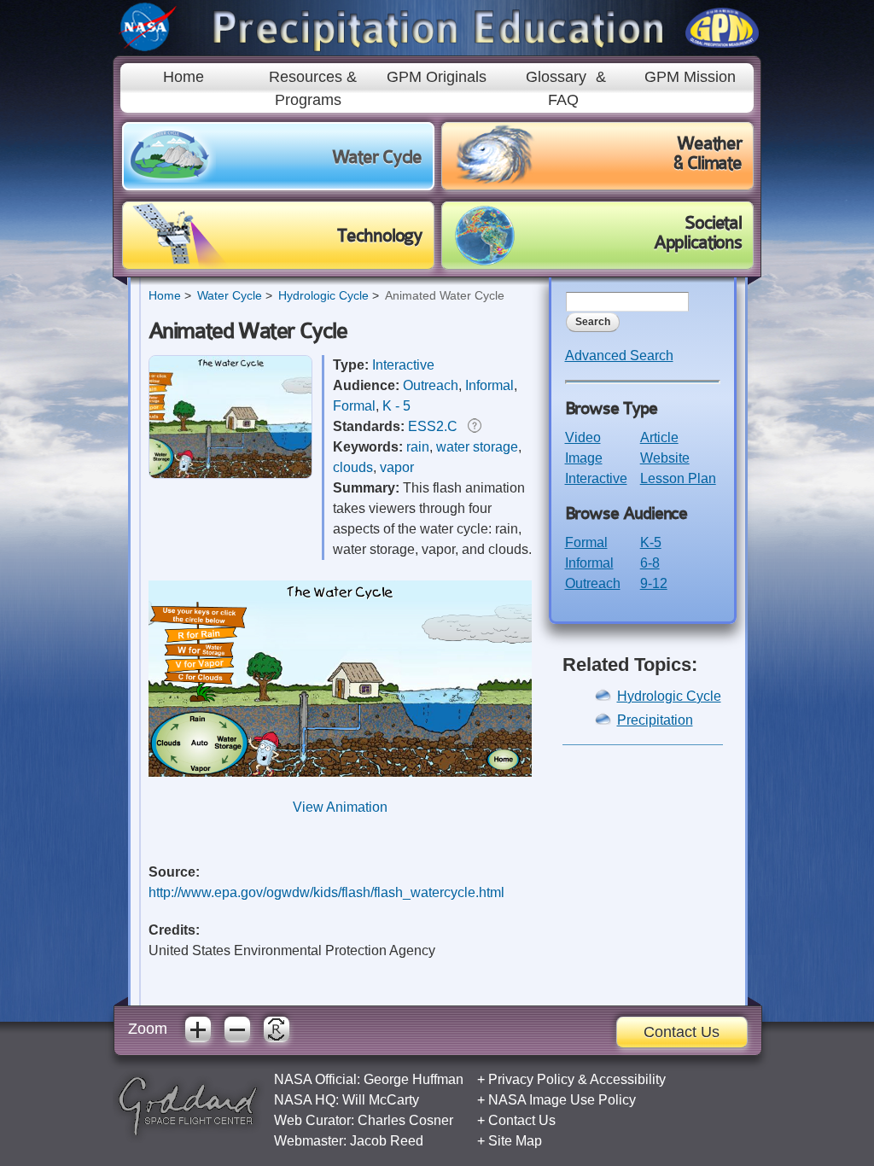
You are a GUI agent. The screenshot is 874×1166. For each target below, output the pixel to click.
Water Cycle (229, 295)
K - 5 (396, 406)
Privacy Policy (531, 1079)
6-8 (650, 563)
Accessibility (628, 1079)
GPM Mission (690, 76)
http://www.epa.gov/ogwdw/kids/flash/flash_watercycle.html (326, 892)
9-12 (653, 583)
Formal (354, 406)
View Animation (340, 807)
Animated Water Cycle (444, 295)
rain (417, 447)
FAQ (563, 99)
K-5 (650, 542)
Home (183, 76)
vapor (397, 467)
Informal (489, 385)
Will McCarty (380, 1100)
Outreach (430, 385)
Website (665, 458)
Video (583, 437)
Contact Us (682, 1032)
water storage (477, 447)
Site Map (515, 1141)
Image (584, 458)
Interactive (403, 365)
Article (659, 437)
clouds (353, 467)
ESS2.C (432, 426)
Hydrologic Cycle (323, 295)
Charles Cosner (405, 1120)
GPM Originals (437, 76)
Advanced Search (619, 355)
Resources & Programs (313, 88)
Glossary (556, 76)
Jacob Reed (386, 1141)
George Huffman (413, 1079)
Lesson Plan (678, 478)
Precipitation (655, 720)
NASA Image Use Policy (562, 1100)
